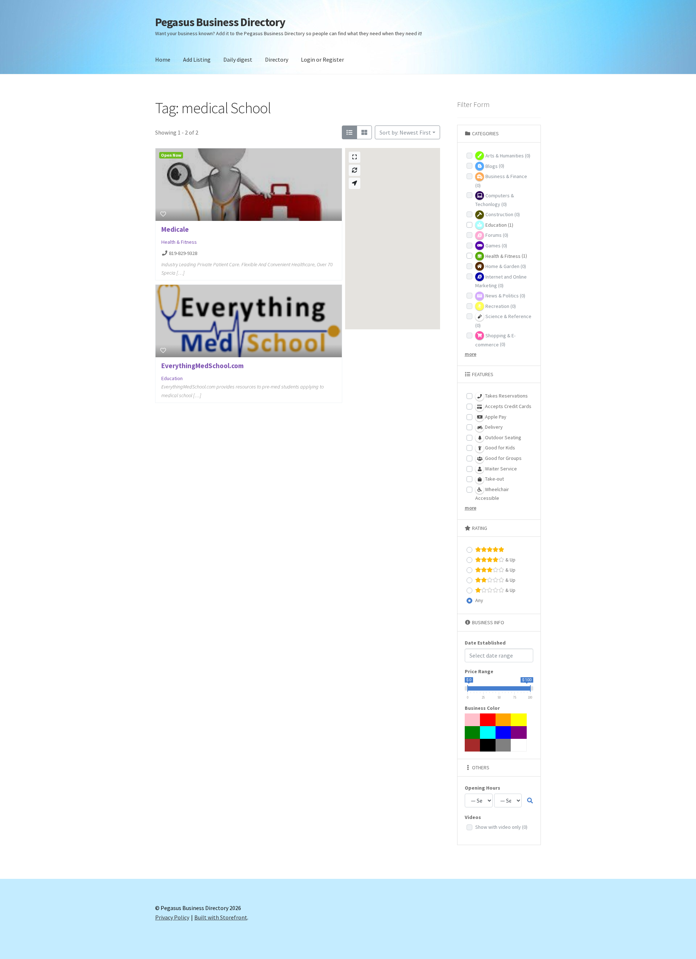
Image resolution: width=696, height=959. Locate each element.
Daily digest (237, 59)
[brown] (473, 745)
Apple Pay (495, 416)
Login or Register (322, 59)
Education (172, 378)
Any (479, 600)
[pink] (473, 719)
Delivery (493, 427)
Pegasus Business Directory (220, 22)
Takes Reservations (506, 395)
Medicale (175, 229)
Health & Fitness (179, 242)
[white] (519, 745)
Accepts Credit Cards (507, 406)
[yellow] (519, 719)
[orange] (503, 719)
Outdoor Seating (502, 437)
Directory (276, 59)
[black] (488, 745)
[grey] (503, 745)
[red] (488, 719)
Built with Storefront (220, 917)
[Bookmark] (163, 214)
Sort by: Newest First (405, 132)
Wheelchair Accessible (492, 494)
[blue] (503, 732)
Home (162, 59)
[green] (473, 732)
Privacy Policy (172, 917)
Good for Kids (499, 447)
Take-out (494, 479)
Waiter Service (500, 468)
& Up (509, 559)
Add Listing (197, 59)
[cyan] (488, 732)
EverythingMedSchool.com (202, 365)
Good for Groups (503, 458)
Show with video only (501, 827)
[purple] (519, 732)
